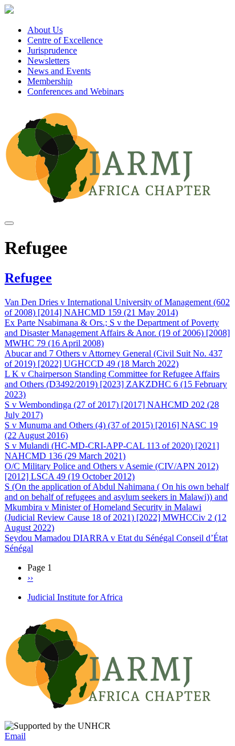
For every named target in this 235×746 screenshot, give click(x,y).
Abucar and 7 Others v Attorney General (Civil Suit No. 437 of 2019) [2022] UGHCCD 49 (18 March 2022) (113, 358)
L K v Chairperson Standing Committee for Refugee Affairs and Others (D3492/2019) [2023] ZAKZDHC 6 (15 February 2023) (116, 384)
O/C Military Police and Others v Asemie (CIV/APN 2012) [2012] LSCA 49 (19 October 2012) (111, 471)
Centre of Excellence (65, 40)
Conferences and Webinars (75, 91)
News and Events (59, 71)
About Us (45, 30)
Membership (49, 81)
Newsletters (48, 60)
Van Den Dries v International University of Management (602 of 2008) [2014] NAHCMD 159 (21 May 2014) (117, 307)
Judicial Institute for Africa (75, 597)
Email (15, 736)
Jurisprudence (52, 50)
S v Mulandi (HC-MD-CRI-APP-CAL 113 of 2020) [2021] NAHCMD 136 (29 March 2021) (112, 451)
